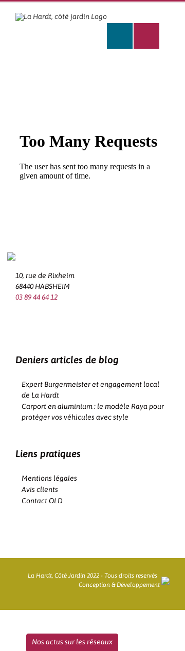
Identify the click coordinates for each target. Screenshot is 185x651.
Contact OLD (42, 501)
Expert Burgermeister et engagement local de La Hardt (90, 389)
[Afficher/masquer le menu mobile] (146, 36)
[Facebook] (18, 318)
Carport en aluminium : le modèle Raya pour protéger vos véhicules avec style (93, 411)
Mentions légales (49, 478)
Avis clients (40, 489)
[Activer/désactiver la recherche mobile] (120, 36)
